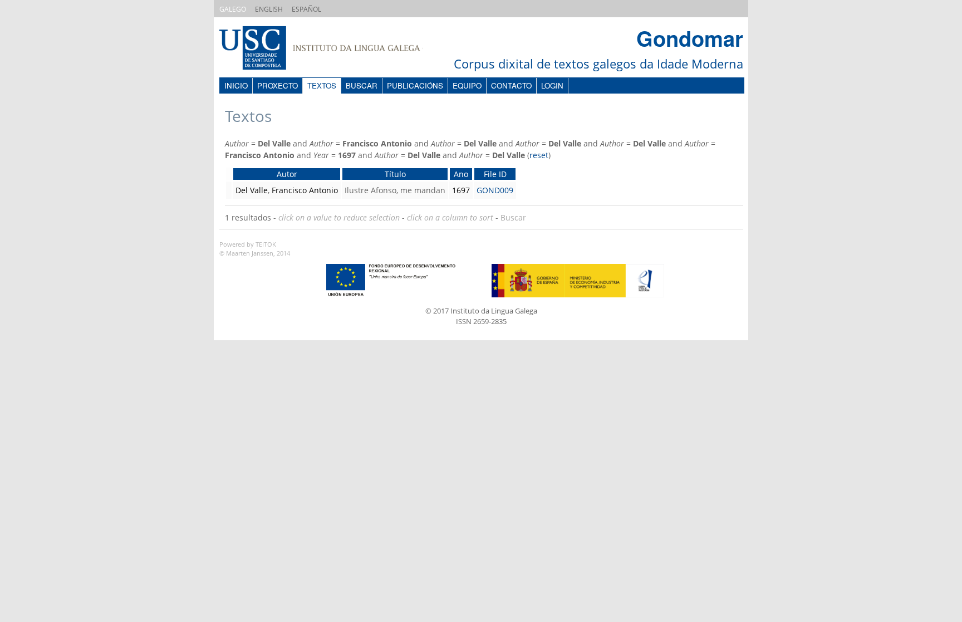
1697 (461, 190)
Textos (321, 85)
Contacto (511, 85)
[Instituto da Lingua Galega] (332, 49)
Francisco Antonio (305, 190)
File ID (495, 174)
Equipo (467, 85)
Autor (287, 174)
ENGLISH (269, 9)
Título (395, 174)
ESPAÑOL (306, 9)
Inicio (236, 85)
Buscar (361, 85)
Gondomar (689, 38)
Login (552, 85)
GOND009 (495, 190)
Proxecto (277, 85)
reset (538, 155)
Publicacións (415, 85)
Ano (461, 174)
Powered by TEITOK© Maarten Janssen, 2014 (254, 249)
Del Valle (251, 190)
